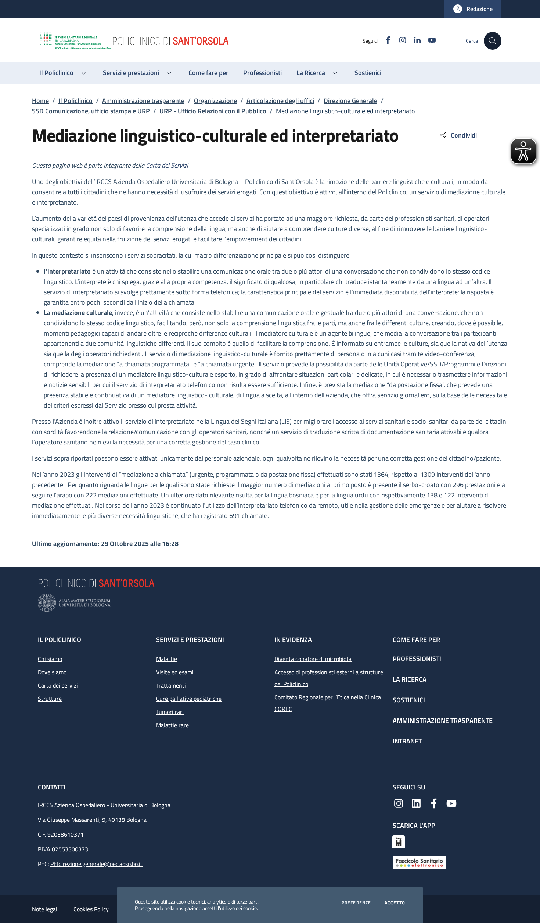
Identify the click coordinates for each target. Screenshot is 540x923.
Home (40, 101)
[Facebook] (434, 802)
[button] (472, 9)
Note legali (45, 909)
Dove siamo (52, 672)
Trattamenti (171, 685)
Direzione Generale (350, 101)
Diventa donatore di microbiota (313, 658)
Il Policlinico (75, 101)
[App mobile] (398, 841)
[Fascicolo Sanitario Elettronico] (419, 862)
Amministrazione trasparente (143, 101)
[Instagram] (398, 802)
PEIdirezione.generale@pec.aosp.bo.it (96, 863)
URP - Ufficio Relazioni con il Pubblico (212, 111)
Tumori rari (170, 711)
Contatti (52, 787)
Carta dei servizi (58, 685)
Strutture (50, 698)
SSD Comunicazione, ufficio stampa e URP (91, 111)
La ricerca (409, 679)
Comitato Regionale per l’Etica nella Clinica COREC (327, 703)
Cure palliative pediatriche (189, 698)
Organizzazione (215, 101)
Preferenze (356, 903)
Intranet (407, 741)
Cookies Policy (91, 909)
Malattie (166, 658)
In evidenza (293, 640)
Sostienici (409, 700)
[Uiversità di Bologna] (270, 603)
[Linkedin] (416, 802)
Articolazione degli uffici (280, 101)
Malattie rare (172, 725)
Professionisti (417, 659)
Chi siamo (50, 658)
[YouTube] (451, 802)
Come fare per (416, 640)
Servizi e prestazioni (190, 640)
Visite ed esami (175, 672)
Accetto (395, 903)
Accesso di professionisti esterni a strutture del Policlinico (328, 678)
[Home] (201, 40)
